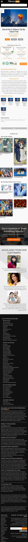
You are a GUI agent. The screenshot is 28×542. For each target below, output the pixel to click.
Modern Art (5, 330)
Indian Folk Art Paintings (8, 370)
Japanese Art (6, 358)
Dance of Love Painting (18, 197)
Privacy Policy (4, 529)
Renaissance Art (6, 337)
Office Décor (5, 401)
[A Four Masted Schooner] (20, 172)
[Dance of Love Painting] (20, 189)
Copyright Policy (4, 527)
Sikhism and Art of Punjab (8, 378)
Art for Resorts (6, 394)
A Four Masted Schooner (18, 177)
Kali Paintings (6, 381)
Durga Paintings (6, 379)
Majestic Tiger (3, 217)
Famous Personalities (7, 377)
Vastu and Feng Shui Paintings (9, 382)
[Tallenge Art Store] (14, 1)
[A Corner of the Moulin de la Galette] (6, 145)
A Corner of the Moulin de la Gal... (5, 154)
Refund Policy (4, 525)
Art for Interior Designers (8, 404)
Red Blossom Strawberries (19, 208)
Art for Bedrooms (7, 388)
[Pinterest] (26, 531)
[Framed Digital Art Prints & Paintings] (22, 458)
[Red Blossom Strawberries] (20, 203)
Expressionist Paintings (8, 323)
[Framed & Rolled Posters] (15, 437)
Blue (2, 120)
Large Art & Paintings (7, 375)
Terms (2, 526)
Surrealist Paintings (7, 338)
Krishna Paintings (6, 345)
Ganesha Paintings (7, 351)
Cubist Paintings (6, 322)
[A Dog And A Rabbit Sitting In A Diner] (6, 172)
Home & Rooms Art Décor (10, 120)
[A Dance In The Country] (20, 151)
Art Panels (5, 344)
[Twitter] (20, 531)
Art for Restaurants (7, 393)
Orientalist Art (6, 333)
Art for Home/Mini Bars (8, 392)
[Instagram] (24, 531)
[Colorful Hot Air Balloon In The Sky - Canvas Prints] (14, 17)
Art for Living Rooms (7, 386)
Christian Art (5, 360)
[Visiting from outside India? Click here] (8, 409)
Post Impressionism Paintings (9, 336)
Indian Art (5, 327)
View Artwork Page (13, 36)
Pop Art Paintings (6, 334)
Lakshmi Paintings (7, 352)
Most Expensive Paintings (8, 368)
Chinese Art (5, 362)
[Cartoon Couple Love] (6, 187)
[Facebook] (22, 531)
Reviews (2, 523)
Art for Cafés (6, 396)
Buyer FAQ (3, 522)
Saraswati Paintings (7, 353)
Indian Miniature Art (7, 329)
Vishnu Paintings (6, 349)
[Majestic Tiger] (6, 207)
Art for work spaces (7, 397)
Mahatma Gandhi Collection (9, 355)
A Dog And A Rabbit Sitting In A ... (6, 178)
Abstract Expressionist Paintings (10, 340)
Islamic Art (5, 326)
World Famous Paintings (8, 363)
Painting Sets (6, 374)
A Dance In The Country (18, 165)
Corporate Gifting (6, 403)
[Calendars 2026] (10, 426)
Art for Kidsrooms (7, 390)
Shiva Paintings (6, 348)
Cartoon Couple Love (4, 192)
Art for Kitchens (6, 389)
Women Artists (6, 364)
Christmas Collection (7, 371)
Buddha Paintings (6, 347)
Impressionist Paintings (8, 325)
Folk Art (4, 332)
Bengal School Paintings (8, 359)
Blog (2, 535)
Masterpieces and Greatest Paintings (11, 367)
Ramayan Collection (7, 372)
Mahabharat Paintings (7, 366)
